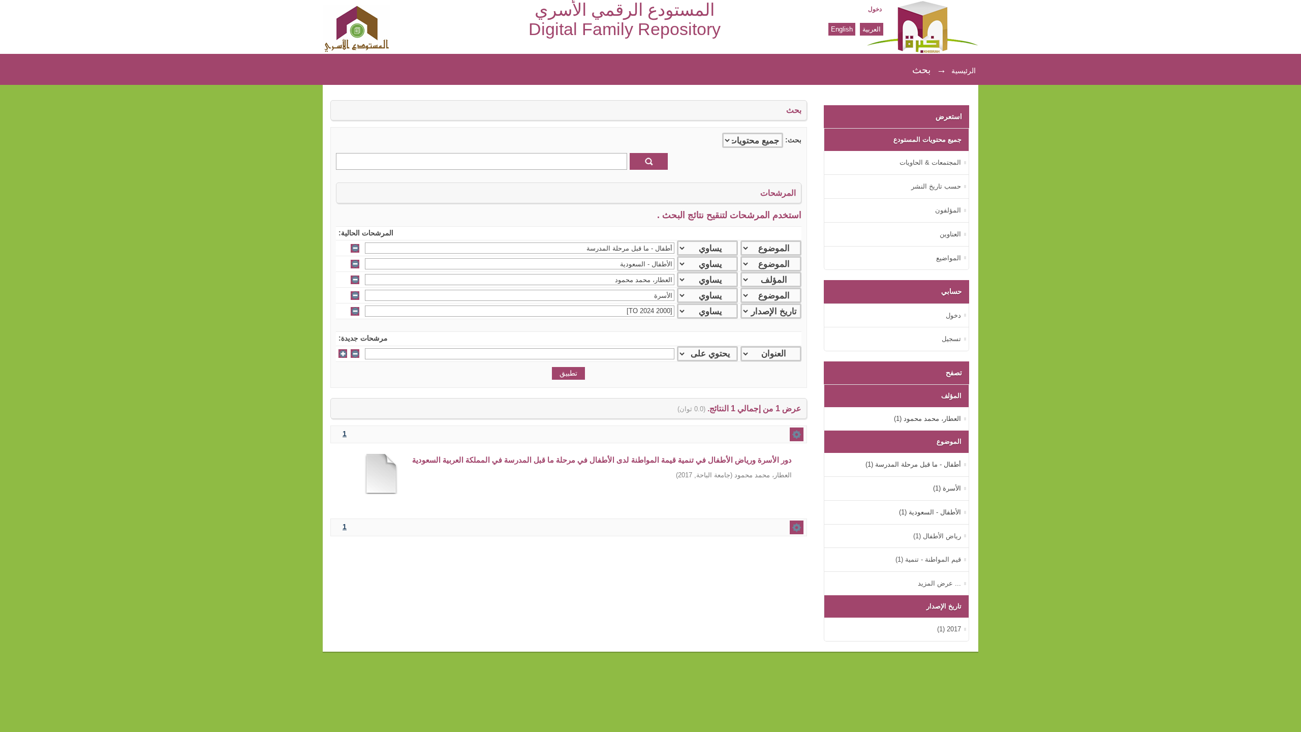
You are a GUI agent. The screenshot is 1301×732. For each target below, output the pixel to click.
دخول (875, 9)
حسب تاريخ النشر (936, 186)
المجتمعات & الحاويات (930, 162)
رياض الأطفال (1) (937, 536)
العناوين (950, 234)
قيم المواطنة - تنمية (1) (928, 559)
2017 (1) (949, 629)
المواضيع (948, 258)
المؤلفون (948, 210)
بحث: (793, 140)
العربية (871, 29)
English (842, 29)
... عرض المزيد (939, 583)
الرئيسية (963, 71)
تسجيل (951, 339)
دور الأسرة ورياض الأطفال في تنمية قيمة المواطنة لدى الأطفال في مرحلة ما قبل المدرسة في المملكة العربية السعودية (602, 459)
